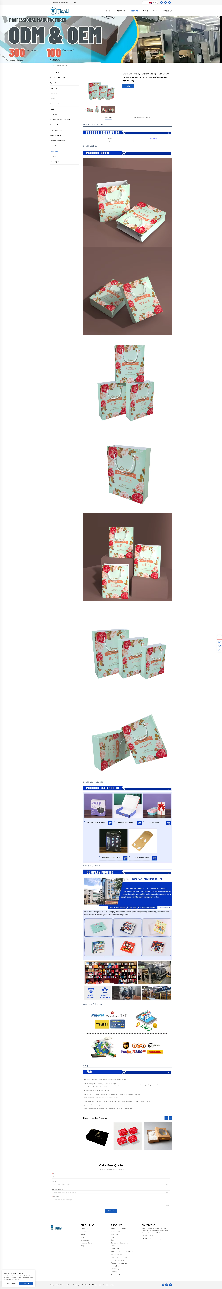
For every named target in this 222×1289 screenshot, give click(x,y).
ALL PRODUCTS (55, 72)
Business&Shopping (57, 130)
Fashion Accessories (57, 141)
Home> (54, 65)
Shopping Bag (55, 162)
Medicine (53, 88)
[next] (116, 109)
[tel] (219, 637)
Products (134, 11)
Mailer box (54, 146)
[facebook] (169, 2)
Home (109, 11)
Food (52, 109)
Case (155, 11)
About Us (121, 11)
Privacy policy (108, 1285)
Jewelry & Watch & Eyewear (60, 119)
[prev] (85, 109)
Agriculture (54, 83)
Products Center (86, 1243)
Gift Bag (53, 156)
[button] (166, 1118)
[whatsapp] (219, 641)
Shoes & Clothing (56, 135)
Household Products (57, 77)
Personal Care (55, 125)
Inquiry (128, 86)
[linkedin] (165, 2)
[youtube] (161, 2)
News (145, 11)
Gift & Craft (54, 114)
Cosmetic (53, 98)
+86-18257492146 (61, 3)
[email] (219, 646)
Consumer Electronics (58, 104)
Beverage (53, 93)
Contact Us (167, 11)
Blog (82, 1246)
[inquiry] (219, 650)
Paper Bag (65, 65)
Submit (111, 1211)
